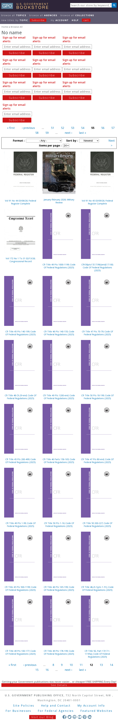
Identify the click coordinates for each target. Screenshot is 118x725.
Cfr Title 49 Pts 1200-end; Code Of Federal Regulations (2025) (59, 397)
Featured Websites (96, 711)
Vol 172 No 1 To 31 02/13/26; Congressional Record (20, 260)
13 (101, 665)
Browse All (13, 15)
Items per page (50, 145)
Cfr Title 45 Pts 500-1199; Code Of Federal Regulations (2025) (20, 588)
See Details (59, 685)
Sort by (71, 140)
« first (11, 128)
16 (47, 670)
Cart (86, 20)
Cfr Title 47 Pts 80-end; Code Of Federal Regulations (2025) (97, 461)
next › (68, 133)
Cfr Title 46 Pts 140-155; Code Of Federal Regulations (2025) (59, 333)
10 (71, 665)
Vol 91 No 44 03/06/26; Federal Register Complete (20, 202)
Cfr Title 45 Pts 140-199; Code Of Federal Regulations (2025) (20, 333)
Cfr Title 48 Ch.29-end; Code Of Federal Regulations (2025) (20, 397)
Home (4, 26)
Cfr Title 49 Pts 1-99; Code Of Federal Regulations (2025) (20, 525)
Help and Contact (56, 705)
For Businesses (18, 711)
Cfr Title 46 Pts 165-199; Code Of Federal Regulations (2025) (59, 588)
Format (18, 140)
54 (82, 128)
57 (112, 128)
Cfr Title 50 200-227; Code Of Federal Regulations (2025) (97, 525)
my (60, 20)
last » (82, 133)
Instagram (75, 717)
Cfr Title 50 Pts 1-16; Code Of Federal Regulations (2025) (59, 525)
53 (72, 128)
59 (47, 133)
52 (62, 128)
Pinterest (85, 717)
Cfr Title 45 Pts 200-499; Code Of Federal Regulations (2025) (20, 461)
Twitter (69, 717)
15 (36, 670)
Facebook (64, 717)
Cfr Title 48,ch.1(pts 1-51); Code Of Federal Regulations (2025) (97, 588)
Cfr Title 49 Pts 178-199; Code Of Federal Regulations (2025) (59, 652)
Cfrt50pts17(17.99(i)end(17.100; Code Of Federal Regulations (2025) (97, 267)
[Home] (26, 8)
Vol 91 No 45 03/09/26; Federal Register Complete (97, 202)
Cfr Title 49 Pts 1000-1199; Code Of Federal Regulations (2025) (59, 266)
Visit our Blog (42, 717)
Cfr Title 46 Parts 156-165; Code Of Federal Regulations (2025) (59, 461)
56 (102, 128)
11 (81, 665)
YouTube (80, 717)
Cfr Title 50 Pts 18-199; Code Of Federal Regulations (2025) (97, 397)
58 (36, 133)
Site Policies (23, 705)
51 (52, 128)
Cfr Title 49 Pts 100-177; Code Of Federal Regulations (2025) (20, 652)
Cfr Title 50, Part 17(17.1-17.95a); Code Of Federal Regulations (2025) (97, 653)
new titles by (23, 20)
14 (111, 665)
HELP (75, 20)
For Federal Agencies (56, 711)
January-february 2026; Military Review (59, 201)
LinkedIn (90, 717)
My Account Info (91, 705)
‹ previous (28, 128)
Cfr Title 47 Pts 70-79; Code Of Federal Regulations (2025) (97, 333)
